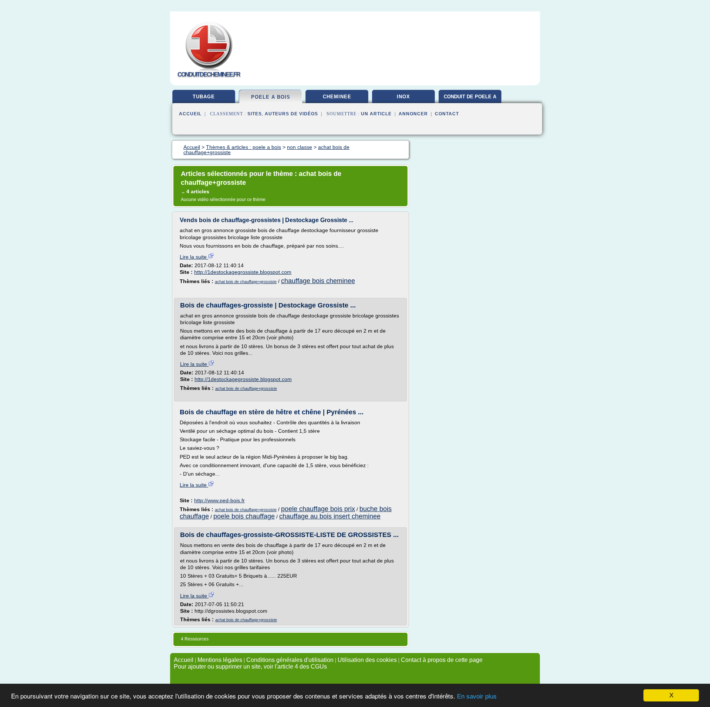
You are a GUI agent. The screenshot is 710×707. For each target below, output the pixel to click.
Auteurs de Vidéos (291, 113)
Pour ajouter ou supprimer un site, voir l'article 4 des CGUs (250, 666)
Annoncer (413, 113)
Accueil (190, 113)
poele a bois (270, 97)
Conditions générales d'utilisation (290, 660)
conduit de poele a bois (470, 99)
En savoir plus (477, 696)
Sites (254, 113)
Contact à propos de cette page (442, 660)
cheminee (337, 96)
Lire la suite (194, 257)
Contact (447, 113)
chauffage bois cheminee (318, 281)
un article (376, 113)
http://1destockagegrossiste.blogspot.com (242, 272)
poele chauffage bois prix (318, 509)
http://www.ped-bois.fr (219, 500)
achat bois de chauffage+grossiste (246, 281)
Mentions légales (219, 660)
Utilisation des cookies (367, 660)
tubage (204, 96)
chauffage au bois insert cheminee (330, 516)
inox (403, 96)
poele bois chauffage (244, 516)
